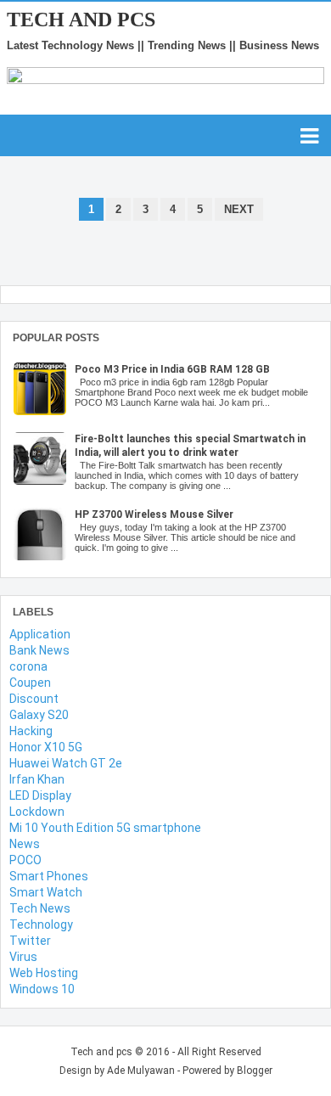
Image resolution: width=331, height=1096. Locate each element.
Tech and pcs (81, 19)
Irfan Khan (37, 779)
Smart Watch (45, 892)
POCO (25, 860)
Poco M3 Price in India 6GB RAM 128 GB (172, 369)
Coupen (30, 682)
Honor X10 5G (45, 747)
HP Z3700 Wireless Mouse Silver (154, 514)
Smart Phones (48, 876)
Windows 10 (42, 989)
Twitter (30, 940)
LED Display (40, 795)
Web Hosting (43, 973)
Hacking (31, 731)
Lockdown (37, 811)
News (24, 844)
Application (39, 634)
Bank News (39, 650)
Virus (23, 957)
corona (28, 666)
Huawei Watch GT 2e (65, 763)
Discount (34, 698)
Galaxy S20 (39, 715)
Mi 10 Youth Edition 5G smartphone (105, 828)
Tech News (39, 908)
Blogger (254, 1070)
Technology (41, 924)
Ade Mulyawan (141, 1070)
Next (239, 209)
